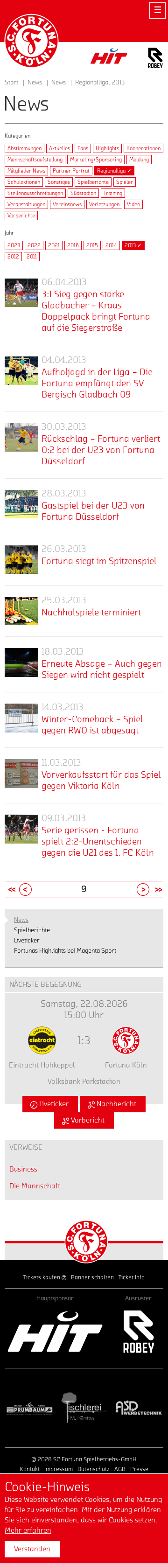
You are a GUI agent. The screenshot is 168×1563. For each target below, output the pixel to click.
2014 (111, 245)
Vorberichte (21, 215)
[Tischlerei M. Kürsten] (84, 1408)
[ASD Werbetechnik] (138, 1408)
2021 (54, 245)
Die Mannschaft (34, 1186)
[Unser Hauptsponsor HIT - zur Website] (109, 58)
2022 (34, 245)
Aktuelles (59, 148)
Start (11, 82)
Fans (82, 148)
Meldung (139, 159)
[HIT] (55, 1331)
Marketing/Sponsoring (96, 159)
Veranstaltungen (26, 204)
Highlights (107, 148)
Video (133, 204)
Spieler (124, 182)
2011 (32, 256)
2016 (73, 245)
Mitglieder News (26, 171)
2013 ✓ (133, 245)
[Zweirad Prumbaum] (30, 1408)
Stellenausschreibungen (35, 193)
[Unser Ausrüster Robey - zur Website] (155, 59)
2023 (13, 245)
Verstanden (32, 1549)
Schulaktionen (23, 182)
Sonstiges (59, 182)
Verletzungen (104, 204)
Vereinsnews (67, 204)
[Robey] (138, 1331)
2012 (13, 256)
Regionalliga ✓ (114, 171)
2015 (92, 245)
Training (113, 193)
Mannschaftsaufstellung (35, 159)
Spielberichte (93, 182)
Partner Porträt (71, 171)
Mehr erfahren (28, 1530)
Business (23, 1169)
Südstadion (83, 193)
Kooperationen (143, 148)
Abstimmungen (24, 148)
